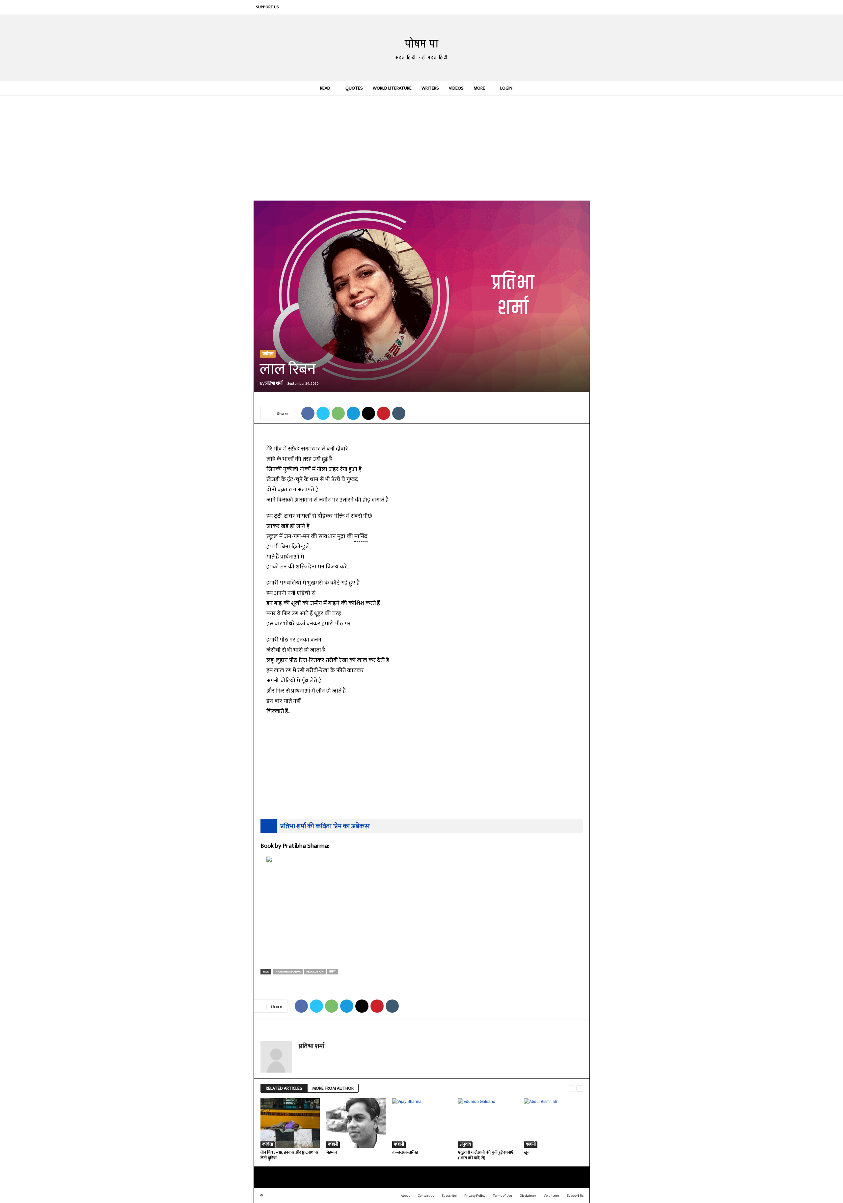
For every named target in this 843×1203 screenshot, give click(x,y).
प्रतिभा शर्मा (274, 383)
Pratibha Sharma (288, 971)
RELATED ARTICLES (284, 1088)
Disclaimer (528, 1196)
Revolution (315, 971)
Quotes (354, 88)
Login (506, 88)
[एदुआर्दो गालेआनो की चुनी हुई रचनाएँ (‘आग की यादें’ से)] (487, 1123)
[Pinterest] (553, 7)
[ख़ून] (553, 1123)
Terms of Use (502, 1196)
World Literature (392, 88)
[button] (580, 88)
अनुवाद (465, 1144)
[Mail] (543, 7)
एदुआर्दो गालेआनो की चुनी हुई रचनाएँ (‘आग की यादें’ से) (485, 1155)
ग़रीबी (332, 971)
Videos (456, 88)
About (405, 1196)
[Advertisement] (422, 148)
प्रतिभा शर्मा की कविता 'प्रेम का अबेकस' (325, 826)
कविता (267, 354)
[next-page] (579, 1088)
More (479, 88)
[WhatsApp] (338, 413)
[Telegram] (353, 413)
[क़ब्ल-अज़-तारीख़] (421, 1123)
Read (325, 88)
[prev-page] (571, 1088)
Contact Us (426, 1196)
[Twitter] (573, 7)
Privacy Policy (474, 1196)
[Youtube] (582, 7)
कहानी (333, 1144)
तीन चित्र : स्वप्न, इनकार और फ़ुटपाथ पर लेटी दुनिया (289, 1155)
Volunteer (551, 1196)
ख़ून (527, 1152)
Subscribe (449, 1196)
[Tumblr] (398, 413)
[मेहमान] (356, 1123)
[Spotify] (563, 7)
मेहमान (331, 1152)
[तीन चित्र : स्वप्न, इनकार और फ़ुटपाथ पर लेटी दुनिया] (290, 1123)
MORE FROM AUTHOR (333, 1088)
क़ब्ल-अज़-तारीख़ (405, 1152)
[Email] (368, 413)
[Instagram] (533, 7)
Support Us (267, 7)
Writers (430, 88)
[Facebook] (523, 7)
